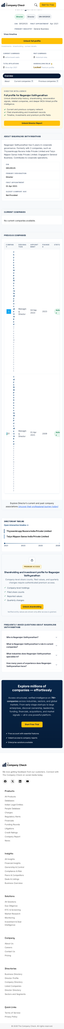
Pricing (8, 955)
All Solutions (10, 902)
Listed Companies (13, 986)
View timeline (10, 34)
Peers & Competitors (14, 875)
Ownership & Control (14, 867)
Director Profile (12, 978)
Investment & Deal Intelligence (13, 923)
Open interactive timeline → (16, 525)
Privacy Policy (11, 1016)
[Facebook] (5, 781)
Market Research (12, 913)
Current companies (23, 81)
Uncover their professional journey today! (38, 506)
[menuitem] (32, 79)
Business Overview (14, 883)
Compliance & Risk (13, 871)
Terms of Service (12, 1013)
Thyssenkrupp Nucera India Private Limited (14, 288)
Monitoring (10, 918)
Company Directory (13, 982)
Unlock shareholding (32, 607)
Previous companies (48, 81)
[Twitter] (12, 781)
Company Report (12, 836)
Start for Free (48, 5)
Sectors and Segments (15, 994)
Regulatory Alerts (13, 816)
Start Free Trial (32, 724)
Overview (9, 76)
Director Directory (13, 990)
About (7, 81)
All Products (10, 796)
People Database (12, 808)
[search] (35, 4)
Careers (8, 947)
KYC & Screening (13, 910)
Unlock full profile (32, 41)
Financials (9, 820)
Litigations (9, 828)
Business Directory (13, 974)
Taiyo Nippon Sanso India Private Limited (14, 410)
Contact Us (10, 951)
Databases (9, 800)
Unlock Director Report (32, 123)
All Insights (10, 859)
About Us (9, 943)
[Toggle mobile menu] (60, 5)
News (7, 840)
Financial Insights (13, 863)
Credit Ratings (11, 832)
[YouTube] (27, 781)
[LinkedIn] (20, 781)
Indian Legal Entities (14, 804)
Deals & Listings (12, 879)
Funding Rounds (12, 824)
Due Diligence (11, 906)
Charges (9, 812)
